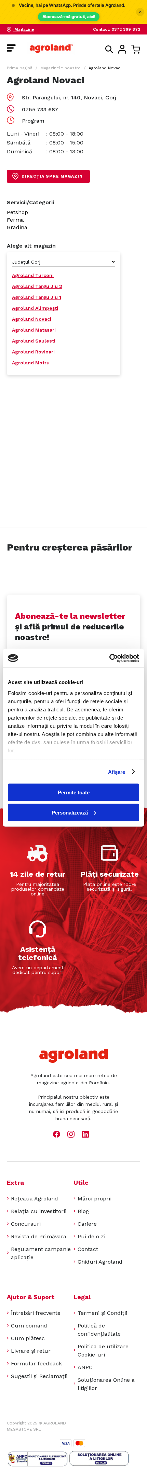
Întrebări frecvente (36, 1313)
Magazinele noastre (60, 68)
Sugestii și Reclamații (39, 1376)
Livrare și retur (31, 1351)
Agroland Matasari (34, 330)
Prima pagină (19, 68)
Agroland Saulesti (33, 341)
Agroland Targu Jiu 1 (36, 297)
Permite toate (74, 792)
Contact (88, 1249)
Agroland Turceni (33, 275)
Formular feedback (36, 1363)
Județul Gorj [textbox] (26, 262)
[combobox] (63, 262)
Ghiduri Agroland (100, 1261)
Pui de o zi (91, 1236)
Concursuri (26, 1224)
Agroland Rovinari (33, 351)
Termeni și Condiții (102, 1313)
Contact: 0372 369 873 (116, 29)
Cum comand (29, 1325)
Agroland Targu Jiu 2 (37, 286)
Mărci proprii (94, 1198)
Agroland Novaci (31, 319)
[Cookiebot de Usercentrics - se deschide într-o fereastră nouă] (109, 658)
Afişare (116, 772)
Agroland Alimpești (35, 308)
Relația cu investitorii (38, 1211)
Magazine (23, 29)
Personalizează (70, 812)
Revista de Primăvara (38, 1236)
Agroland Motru (31, 362)
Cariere (87, 1224)
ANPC (85, 1367)
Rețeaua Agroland (34, 1198)
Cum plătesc (28, 1338)
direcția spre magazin (52, 176)
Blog (83, 1211)
